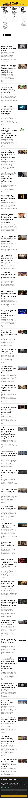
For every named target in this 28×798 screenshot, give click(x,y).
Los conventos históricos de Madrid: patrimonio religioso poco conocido (9, 719)
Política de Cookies (5, 787)
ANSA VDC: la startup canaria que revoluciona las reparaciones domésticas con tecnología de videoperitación (9, 110)
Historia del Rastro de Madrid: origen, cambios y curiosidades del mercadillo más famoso (9, 602)
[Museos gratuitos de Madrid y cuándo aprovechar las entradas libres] (22, 332)
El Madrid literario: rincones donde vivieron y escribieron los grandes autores (9, 369)
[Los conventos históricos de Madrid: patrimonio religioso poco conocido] (22, 719)
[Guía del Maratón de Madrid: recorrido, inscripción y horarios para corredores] (19, 7)
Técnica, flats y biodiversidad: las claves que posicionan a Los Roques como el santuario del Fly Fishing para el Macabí (9, 133)
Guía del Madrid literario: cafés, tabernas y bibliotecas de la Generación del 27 (9, 257)
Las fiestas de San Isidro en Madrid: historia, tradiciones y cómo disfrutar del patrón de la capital (9, 763)
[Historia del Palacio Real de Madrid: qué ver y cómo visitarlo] (22, 702)
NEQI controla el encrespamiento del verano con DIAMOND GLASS (8, 197)
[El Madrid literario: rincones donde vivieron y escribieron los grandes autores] (22, 368)
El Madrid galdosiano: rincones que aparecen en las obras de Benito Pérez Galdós (8, 388)
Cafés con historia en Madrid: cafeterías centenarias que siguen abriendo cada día (8, 584)
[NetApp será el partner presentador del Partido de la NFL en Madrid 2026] (22, 640)
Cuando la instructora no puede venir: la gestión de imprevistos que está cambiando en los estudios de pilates (14, 12)
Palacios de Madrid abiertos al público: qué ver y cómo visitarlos (8, 508)
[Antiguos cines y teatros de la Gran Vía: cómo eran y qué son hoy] (22, 622)
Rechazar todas (14, 790)
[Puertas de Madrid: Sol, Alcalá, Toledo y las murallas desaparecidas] (22, 351)
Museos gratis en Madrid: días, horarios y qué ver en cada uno (8, 543)
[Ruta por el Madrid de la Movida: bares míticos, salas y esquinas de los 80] (22, 472)
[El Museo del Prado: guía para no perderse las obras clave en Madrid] (22, 490)
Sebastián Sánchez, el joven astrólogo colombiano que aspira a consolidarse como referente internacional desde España (9, 218)
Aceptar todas (14, 795)
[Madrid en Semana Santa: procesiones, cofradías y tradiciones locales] (2, 7)
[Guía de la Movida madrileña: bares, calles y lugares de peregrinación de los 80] (22, 292)
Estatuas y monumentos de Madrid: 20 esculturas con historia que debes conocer (9, 454)
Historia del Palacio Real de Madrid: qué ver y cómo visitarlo (9, 702)
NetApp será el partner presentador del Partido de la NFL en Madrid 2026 (8, 641)
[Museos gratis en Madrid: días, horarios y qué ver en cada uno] (22, 543)
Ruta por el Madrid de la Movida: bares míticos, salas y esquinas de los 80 (9, 473)
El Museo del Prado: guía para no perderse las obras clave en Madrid (9, 491)
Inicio (2, 37)
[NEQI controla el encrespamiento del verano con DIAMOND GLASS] (22, 196)
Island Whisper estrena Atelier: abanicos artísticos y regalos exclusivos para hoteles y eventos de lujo (9, 89)
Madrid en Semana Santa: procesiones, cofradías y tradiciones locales (6, 10)
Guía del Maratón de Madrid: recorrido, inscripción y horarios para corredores (23, 11)
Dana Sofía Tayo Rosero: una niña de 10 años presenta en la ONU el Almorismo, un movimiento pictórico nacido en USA (9, 155)
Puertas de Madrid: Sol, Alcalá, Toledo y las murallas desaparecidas (8, 351)
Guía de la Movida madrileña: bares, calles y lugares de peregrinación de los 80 (9, 293)
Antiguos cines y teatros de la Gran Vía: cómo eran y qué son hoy (8, 622)
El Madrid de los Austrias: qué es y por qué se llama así (8, 525)
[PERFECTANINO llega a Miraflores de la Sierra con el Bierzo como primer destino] (22, 237)
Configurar (14, 792)
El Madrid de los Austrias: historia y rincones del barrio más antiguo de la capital (8, 739)
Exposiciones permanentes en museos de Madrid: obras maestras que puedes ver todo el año (9, 409)
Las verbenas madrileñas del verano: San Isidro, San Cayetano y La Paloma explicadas (9, 275)
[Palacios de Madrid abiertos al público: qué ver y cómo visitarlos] (22, 508)
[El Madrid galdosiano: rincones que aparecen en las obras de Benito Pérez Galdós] (22, 387)
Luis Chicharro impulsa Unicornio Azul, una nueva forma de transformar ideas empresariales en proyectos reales (8, 177)
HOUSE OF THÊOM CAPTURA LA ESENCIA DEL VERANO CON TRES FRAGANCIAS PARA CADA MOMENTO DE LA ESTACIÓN (9, 563)
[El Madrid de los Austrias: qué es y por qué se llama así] (22, 525)
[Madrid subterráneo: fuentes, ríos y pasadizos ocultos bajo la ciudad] (22, 685)
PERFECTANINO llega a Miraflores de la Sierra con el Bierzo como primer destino (8, 238)
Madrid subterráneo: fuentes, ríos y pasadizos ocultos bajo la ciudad (9, 685)
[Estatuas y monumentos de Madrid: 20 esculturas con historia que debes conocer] (22, 453)
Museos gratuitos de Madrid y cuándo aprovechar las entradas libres (9, 333)
